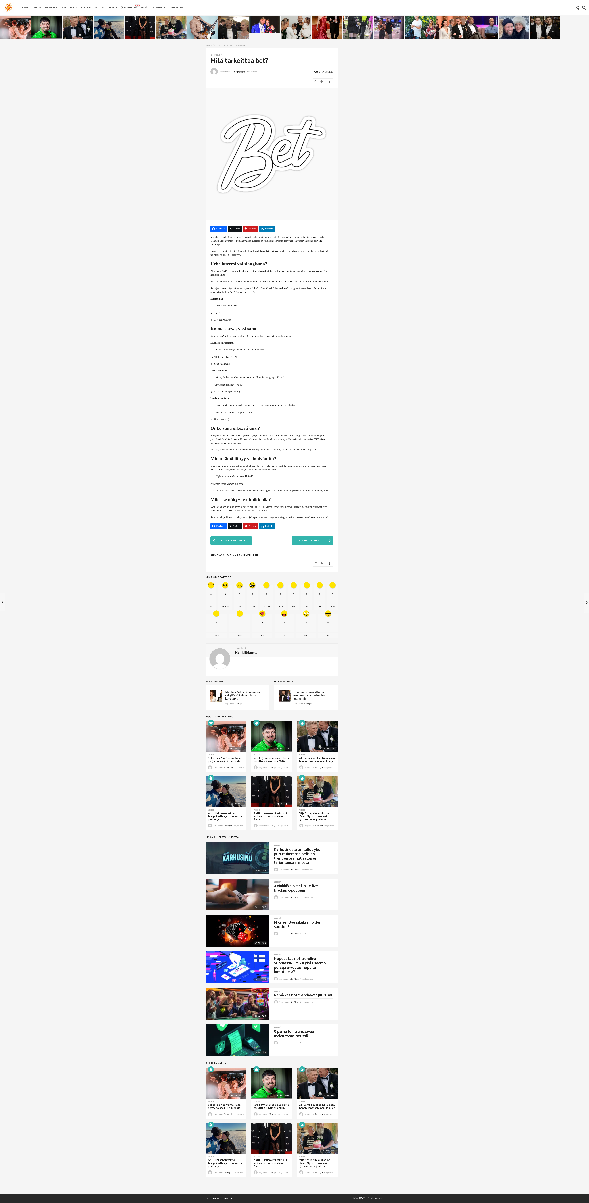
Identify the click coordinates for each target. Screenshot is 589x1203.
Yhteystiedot (213, 1198)
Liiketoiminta (69, 7)
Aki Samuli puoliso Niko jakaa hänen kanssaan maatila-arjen (317, 760)
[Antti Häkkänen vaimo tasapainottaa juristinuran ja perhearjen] (226, 791)
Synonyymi (177, 7)
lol (284, 635)
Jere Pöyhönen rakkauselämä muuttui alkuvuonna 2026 (271, 760)
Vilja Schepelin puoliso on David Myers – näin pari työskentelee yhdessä (314, 816)
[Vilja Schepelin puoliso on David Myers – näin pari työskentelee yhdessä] (317, 791)
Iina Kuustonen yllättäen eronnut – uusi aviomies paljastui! (309, 695)
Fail (306, 607)
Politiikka (51, 7)
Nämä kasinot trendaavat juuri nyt (303, 995)
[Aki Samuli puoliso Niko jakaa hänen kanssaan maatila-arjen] (317, 736)
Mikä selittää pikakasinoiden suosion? (297, 924)
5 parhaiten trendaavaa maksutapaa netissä (294, 1033)
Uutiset (25, 7)
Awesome (266, 607)
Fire (319, 607)
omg (306, 635)
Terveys (112, 7)
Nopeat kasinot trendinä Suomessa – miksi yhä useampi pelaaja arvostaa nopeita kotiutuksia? (300, 965)
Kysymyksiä (130, 7)
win (328, 635)
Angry (280, 607)
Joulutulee (160, 7)
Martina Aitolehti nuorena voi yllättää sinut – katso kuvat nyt (242, 695)
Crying (294, 607)
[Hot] (256, 723)
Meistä (228, 1198)
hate (211, 607)
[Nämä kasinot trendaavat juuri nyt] (237, 1004)
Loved (216, 635)
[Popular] (211, 723)
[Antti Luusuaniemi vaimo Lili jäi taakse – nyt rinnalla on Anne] (271, 791)
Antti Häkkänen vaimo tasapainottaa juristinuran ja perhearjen (225, 816)
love (262, 635)
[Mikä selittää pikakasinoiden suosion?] (237, 931)
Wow (239, 635)
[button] (577, 8)
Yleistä (216, 54)
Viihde (85, 7)
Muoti (98, 7)
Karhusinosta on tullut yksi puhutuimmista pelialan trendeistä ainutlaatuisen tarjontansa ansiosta (297, 856)
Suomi (37, 7)
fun (239, 607)
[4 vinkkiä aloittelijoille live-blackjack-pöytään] (237, 894)
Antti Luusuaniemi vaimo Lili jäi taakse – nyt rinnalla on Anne (271, 816)
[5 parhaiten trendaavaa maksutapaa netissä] (237, 1040)
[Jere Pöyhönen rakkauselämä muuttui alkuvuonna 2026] (271, 736)
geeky (252, 607)
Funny (332, 607)
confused (225, 607)
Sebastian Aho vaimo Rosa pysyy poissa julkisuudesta (224, 760)
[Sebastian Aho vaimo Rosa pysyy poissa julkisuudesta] (226, 736)
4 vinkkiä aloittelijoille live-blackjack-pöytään (296, 888)
